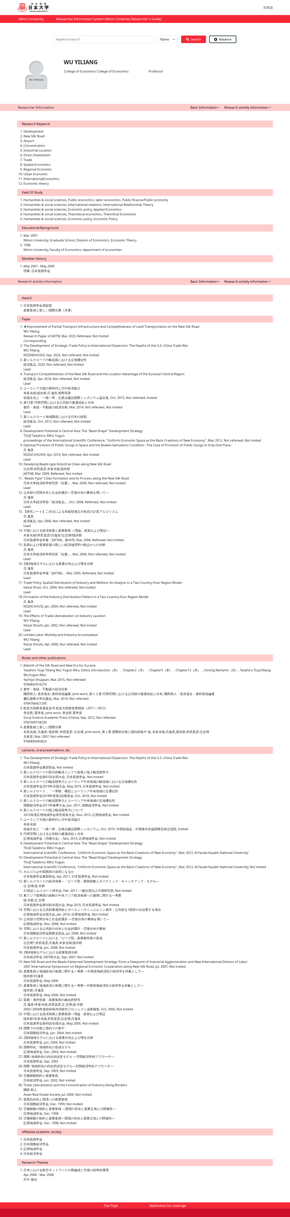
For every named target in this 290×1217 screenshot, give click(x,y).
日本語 (268, 7)
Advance (225, 39)
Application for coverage (167, 1205)
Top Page (111, 1205)
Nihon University (31, 19)
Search (196, 39)
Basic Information (203, 107)
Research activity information (246, 107)
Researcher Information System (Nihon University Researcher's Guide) (108, 19)
